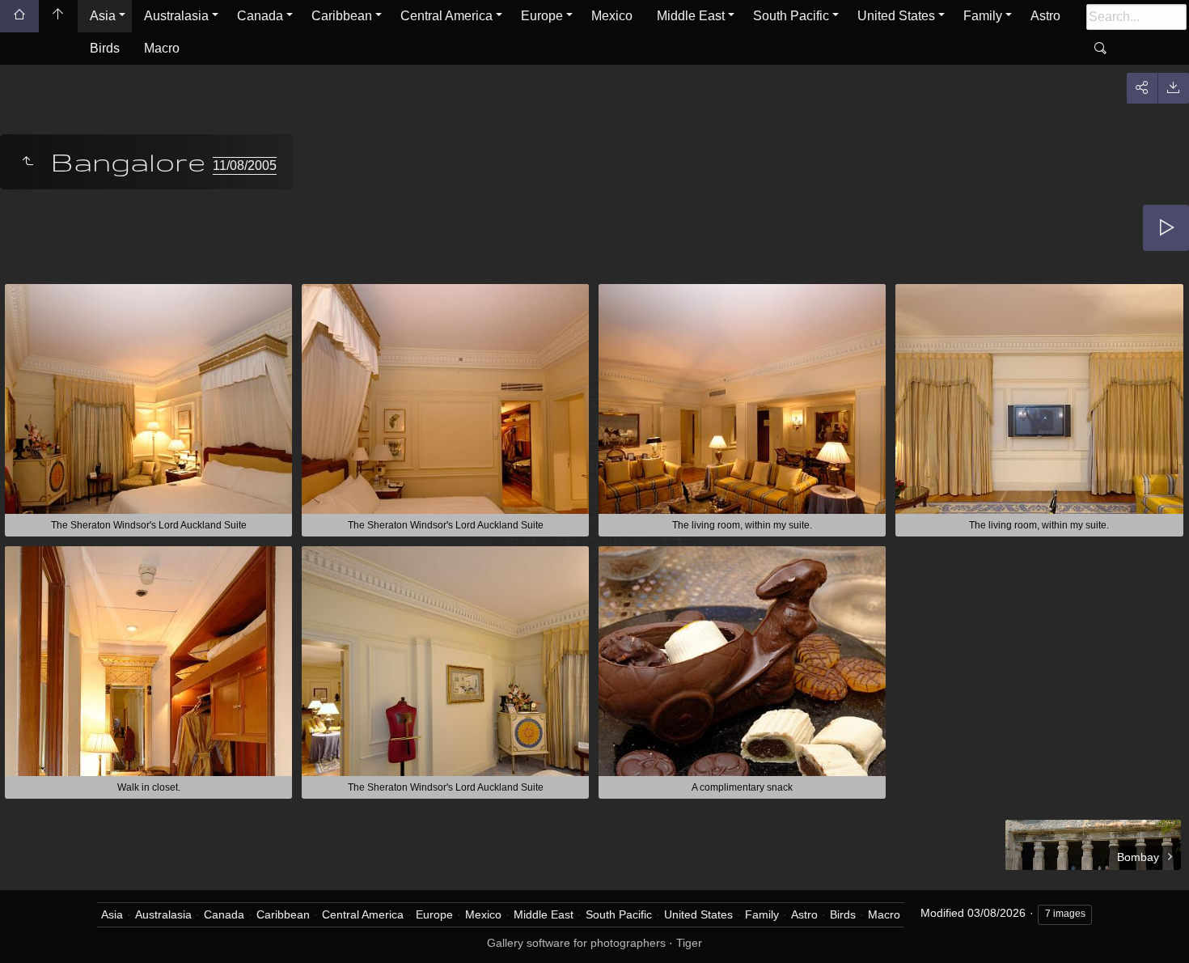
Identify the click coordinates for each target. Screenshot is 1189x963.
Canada (260, 16)
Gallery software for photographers (576, 942)
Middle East (691, 16)
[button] (32, 930)
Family (982, 16)
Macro (162, 48)
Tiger (689, 942)
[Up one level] (27, 161)
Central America (446, 16)
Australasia (176, 16)
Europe (542, 16)
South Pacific (791, 16)
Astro (1045, 16)
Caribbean (341, 16)
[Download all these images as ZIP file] (1173, 88)
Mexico (612, 16)
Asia (103, 16)
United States (896, 16)
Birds (105, 48)
